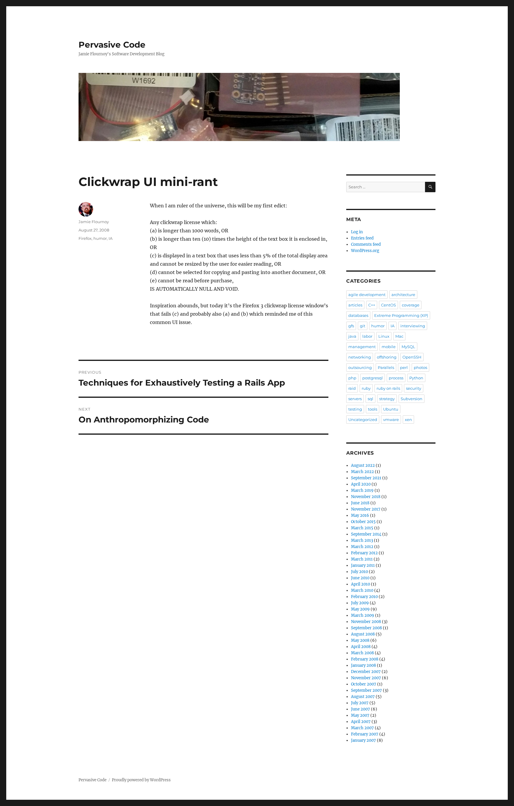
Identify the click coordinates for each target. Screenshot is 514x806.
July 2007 (360, 702)
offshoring (387, 357)
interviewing (412, 325)
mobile (389, 346)
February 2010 (364, 596)
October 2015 (363, 521)
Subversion (411, 398)
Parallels (386, 367)
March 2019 (362, 490)
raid (352, 388)
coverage (410, 305)
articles (355, 305)
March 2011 (362, 559)
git (362, 325)
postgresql (372, 377)
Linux (383, 336)
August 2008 (363, 634)
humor (100, 238)
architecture (403, 294)
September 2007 (366, 690)
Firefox (85, 238)
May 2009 (360, 609)
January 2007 (363, 740)
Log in (357, 231)
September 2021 (366, 478)
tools (372, 409)
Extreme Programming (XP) (401, 315)
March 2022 (362, 471)
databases (358, 315)
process (396, 377)
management (362, 346)
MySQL (408, 346)
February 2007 (364, 734)
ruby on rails (388, 388)
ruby (366, 388)
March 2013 (362, 540)
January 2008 (363, 665)
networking (359, 357)
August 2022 (363, 465)
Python (416, 377)
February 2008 (364, 659)
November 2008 (366, 621)
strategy (387, 398)
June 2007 (360, 709)
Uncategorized (362, 419)
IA (110, 238)
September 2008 (366, 627)
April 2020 (361, 484)
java (352, 336)
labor (367, 336)
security (413, 388)
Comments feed (366, 244)
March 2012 (362, 546)
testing (355, 409)
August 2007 (363, 696)
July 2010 (359, 571)
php (352, 377)
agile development (367, 294)
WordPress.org (365, 250)
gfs (351, 325)
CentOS (388, 305)
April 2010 (360, 584)
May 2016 (360, 515)
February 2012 (364, 552)
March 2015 (362, 527)
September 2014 (366, 534)
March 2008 (362, 652)
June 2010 (360, 577)
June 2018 (360, 502)
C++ (371, 305)
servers (355, 398)
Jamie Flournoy (94, 221)
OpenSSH (411, 357)
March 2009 (362, 615)
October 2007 (363, 684)
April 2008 (361, 646)
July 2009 (360, 602)
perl (404, 367)
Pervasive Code (112, 45)
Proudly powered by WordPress (141, 779)
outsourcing (360, 367)
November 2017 (365, 509)
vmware (391, 419)
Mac (399, 336)
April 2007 (361, 721)
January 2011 (363, 565)
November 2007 (366, 677)
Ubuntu (390, 409)
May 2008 (360, 640)
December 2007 (366, 671)
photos (420, 367)
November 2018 (365, 496)
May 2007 (360, 715)
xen (408, 419)
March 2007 (362, 727)
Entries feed (362, 238)
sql (370, 398)
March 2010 (362, 590)
